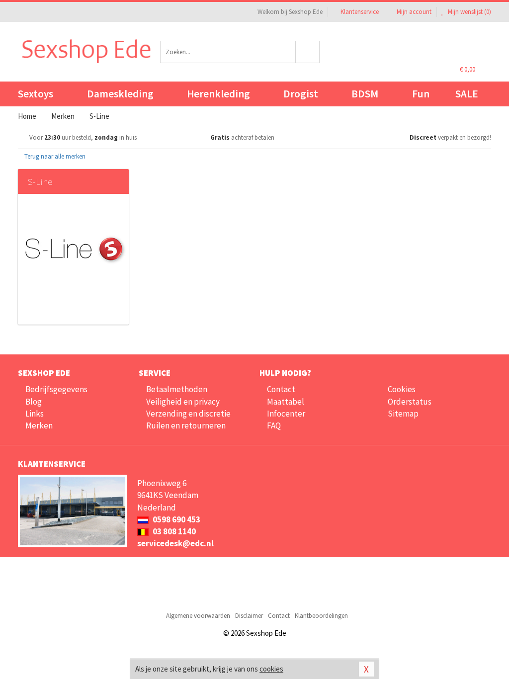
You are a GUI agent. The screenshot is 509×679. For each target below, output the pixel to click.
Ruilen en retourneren (186, 425)
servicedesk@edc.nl (175, 543)
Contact (281, 389)
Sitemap (403, 413)
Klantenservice (359, 11)
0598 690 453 (175, 519)
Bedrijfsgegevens (56, 389)
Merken (39, 425)
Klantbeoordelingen (321, 615)
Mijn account (414, 11)
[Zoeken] (308, 52)
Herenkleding (218, 93)
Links (34, 413)
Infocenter (286, 413)
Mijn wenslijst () (468, 11)
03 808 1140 (173, 531)
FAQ (274, 425)
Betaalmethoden (176, 389)
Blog (33, 401)
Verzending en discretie (188, 413)
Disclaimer (249, 615)
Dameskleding (120, 93)
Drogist (300, 93)
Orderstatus (409, 401)
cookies (271, 669)
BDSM (364, 93)
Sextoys (35, 93)
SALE (466, 93)
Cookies (402, 389)
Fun (420, 93)
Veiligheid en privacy (183, 401)
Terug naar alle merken (54, 156)
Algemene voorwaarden (198, 615)
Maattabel (285, 401)
